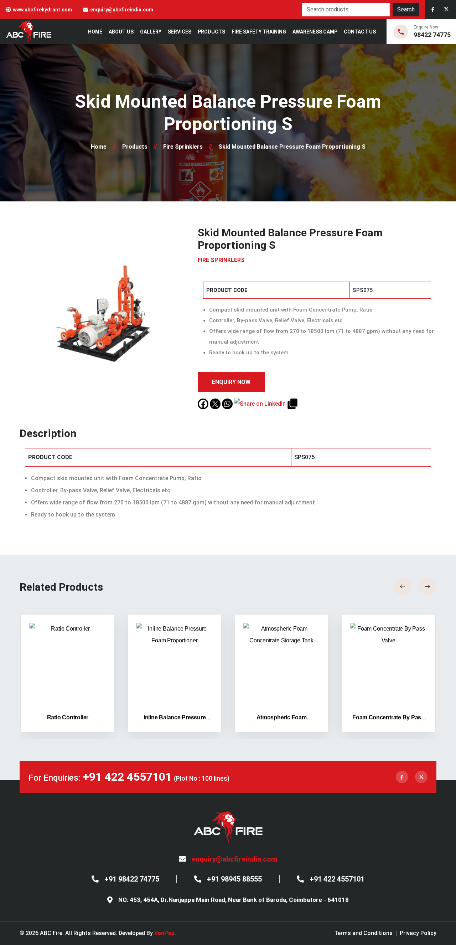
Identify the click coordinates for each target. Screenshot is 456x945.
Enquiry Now (231, 382)
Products (211, 32)
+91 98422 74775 (131, 879)
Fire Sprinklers (183, 146)
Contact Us (360, 32)
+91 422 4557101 (127, 777)
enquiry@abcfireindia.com (121, 9)
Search (406, 9)
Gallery (150, 32)
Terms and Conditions (363, 933)
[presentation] (402, 586)
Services (179, 32)
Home (95, 32)
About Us (121, 32)
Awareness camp (314, 32)
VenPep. (165, 933)
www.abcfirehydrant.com (42, 9)
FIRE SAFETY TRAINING (259, 32)
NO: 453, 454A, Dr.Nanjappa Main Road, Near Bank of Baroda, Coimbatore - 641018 (233, 899)
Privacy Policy (418, 933)
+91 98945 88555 (234, 879)
